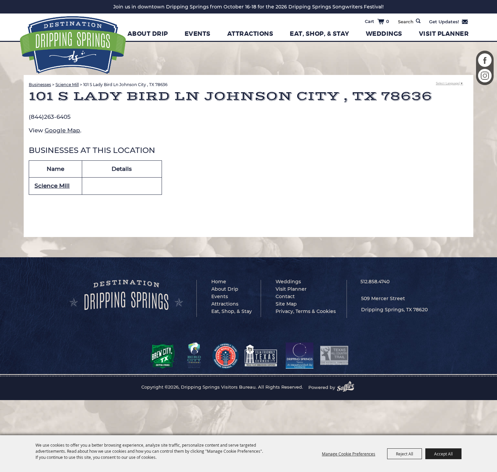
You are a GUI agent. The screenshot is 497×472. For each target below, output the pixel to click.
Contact (285, 296)
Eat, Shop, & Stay (319, 34)
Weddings (384, 34)
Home (218, 282)
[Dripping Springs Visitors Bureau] (73, 45)
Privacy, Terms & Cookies (306, 311)
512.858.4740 (374, 282)
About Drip (147, 34)
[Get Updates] (449, 22)
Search (418, 21)
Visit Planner (444, 34)
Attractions (250, 34)
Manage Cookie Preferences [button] (348, 453)
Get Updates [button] (449, 22)
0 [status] (387, 21)
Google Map (62, 130)
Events (198, 34)
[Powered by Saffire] (347, 387)
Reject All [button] (404, 453)
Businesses (40, 84)
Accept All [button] (443, 453)
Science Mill (67, 84)
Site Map (286, 304)
